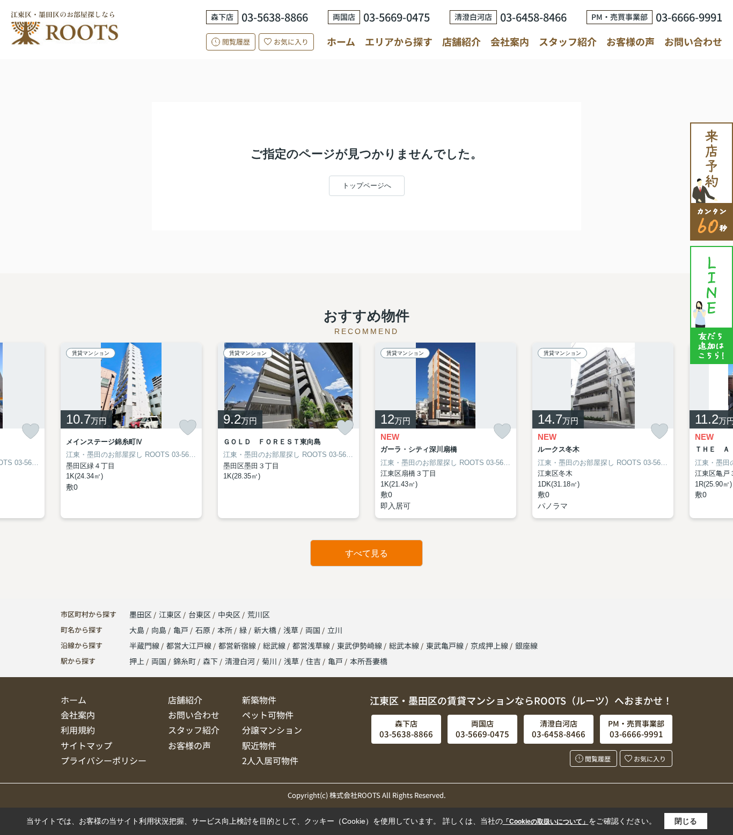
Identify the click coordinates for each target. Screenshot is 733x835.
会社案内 (509, 41)
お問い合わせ (693, 41)
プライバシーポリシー (103, 760)
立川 (334, 630)
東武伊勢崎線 (360, 645)
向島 (159, 630)
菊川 (269, 661)
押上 (136, 661)
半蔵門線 (145, 645)
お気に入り (291, 42)
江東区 (170, 614)
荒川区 (258, 614)
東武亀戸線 (445, 645)
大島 (137, 630)
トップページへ (366, 185)
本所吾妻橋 (368, 661)
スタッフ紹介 (568, 41)
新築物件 (259, 699)
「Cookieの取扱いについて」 (546, 821)
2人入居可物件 (270, 760)
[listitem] (131, 431)
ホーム (341, 41)
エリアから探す (399, 41)
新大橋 (266, 630)
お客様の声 (630, 41)
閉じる (686, 821)
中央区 (229, 614)
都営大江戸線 (189, 645)
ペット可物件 (268, 714)
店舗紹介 (461, 41)
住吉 (313, 661)
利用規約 (78, 729)
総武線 (275, 645)
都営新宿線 (238, 645)
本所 (225, 630)
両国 (313, 630)
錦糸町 (184, 661)
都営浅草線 (312, 645)
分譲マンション (272, 729)
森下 (210, 661)
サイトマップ (86, 745)
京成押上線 (490, 645)
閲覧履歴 (236, 42)
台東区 (199, 614)
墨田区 (140, 614)
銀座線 (526, 645)
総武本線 (405, 645)
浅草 (291, 630)
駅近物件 (259, 745)
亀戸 (181, 630)
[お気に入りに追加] (30, 431)
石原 (203, 630)
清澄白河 (240, 661)
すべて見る (366, 553)
